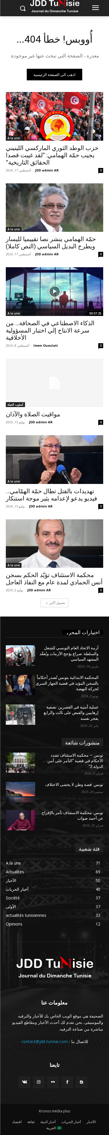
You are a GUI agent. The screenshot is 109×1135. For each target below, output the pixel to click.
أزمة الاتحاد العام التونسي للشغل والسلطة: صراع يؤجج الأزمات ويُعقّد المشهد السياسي (69, 654)
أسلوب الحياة (15, 404)
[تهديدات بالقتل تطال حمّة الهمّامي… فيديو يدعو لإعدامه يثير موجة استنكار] (54, 459)
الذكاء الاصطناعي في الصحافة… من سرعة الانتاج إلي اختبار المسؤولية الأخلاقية (50, 330)
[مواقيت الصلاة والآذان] (54, 383)
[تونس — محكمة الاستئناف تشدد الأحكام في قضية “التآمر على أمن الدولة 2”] (20, 763)
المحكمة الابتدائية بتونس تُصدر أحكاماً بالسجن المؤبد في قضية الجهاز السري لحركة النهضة (67, 683)
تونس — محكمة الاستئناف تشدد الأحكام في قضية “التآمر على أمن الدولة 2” (75, 761)
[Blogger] (81, 1082)
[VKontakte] (24, 1082)
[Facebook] (67, 1082)
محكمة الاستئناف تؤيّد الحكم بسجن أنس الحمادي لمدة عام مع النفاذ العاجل (54, 579)
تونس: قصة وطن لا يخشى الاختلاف (74, 784)
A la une (14, 138)
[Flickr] (53, 1082)
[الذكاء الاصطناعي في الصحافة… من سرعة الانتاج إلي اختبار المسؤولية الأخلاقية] (54, 291)
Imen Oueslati (45, 345)
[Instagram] (38, 1082)
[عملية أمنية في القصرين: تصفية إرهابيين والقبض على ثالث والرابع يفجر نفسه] (20, 714)
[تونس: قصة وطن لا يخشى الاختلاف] (20, 792)
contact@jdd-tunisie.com (44, 1041)
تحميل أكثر (57, 602)
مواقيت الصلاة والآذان (33, 414)
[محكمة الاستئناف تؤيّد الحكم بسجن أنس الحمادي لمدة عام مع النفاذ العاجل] (54, 543)
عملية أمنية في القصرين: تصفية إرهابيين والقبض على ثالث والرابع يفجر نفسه (71, 713)
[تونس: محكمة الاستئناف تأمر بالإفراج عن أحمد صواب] (20, 820)
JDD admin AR (47, 170)
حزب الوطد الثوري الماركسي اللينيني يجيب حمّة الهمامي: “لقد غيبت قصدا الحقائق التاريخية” (52, 155)
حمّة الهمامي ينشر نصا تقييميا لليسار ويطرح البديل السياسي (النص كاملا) (51, 243)
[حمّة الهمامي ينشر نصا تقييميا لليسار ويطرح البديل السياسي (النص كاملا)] (54, 207)
